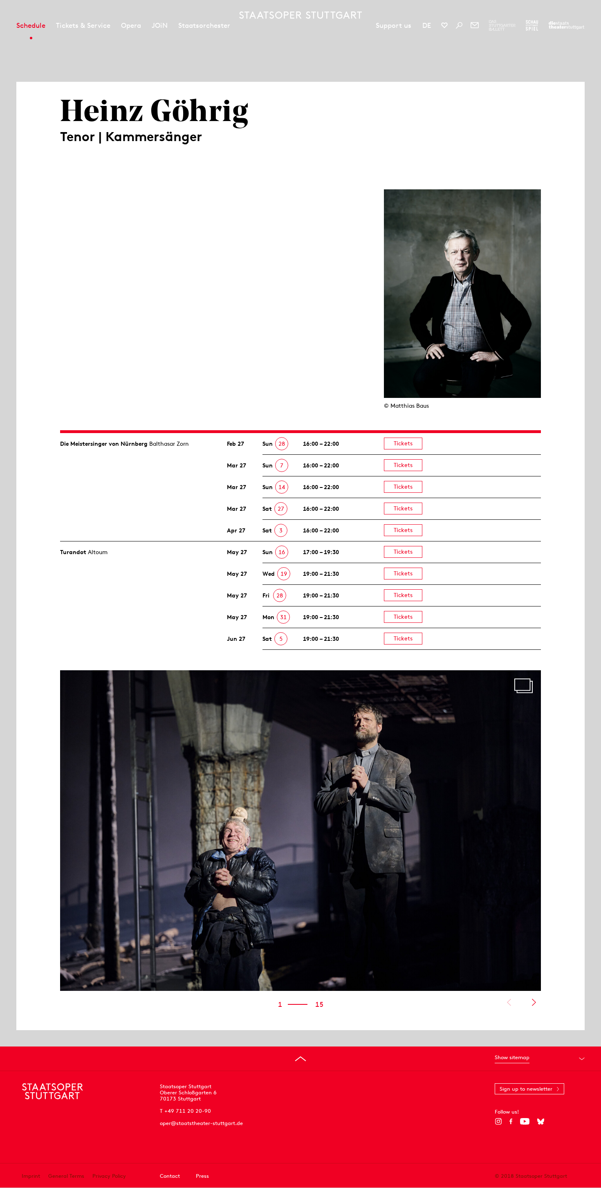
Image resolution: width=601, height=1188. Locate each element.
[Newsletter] (475, 25)
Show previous (509, 1002)
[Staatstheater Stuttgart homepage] (300, 15)
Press (202, 1175)
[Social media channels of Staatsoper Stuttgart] (444, 25)
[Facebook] (510, 1121)
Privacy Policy (109, 1175)
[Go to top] (300, 1059)
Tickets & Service (83, 25)
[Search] (459, 25)
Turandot (73, 552)
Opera (131, 25)
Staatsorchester (204, 25)
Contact (170, 1175)
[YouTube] (524, 1121)
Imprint (31, 1175)
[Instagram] (498, 1121)
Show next (533, 1002)
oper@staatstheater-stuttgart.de (201, 1123)
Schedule (30, 25)
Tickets (403, 443)
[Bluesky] (540, 1121)
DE (426, 25)
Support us (393, 25)
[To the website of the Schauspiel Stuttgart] (532, 25)
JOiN (160, 25)
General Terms (66, 1175)
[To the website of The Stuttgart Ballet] (502, 25)
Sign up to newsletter (526, 1088)
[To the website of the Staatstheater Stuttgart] (566, 25)
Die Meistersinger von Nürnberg (104, 443)
